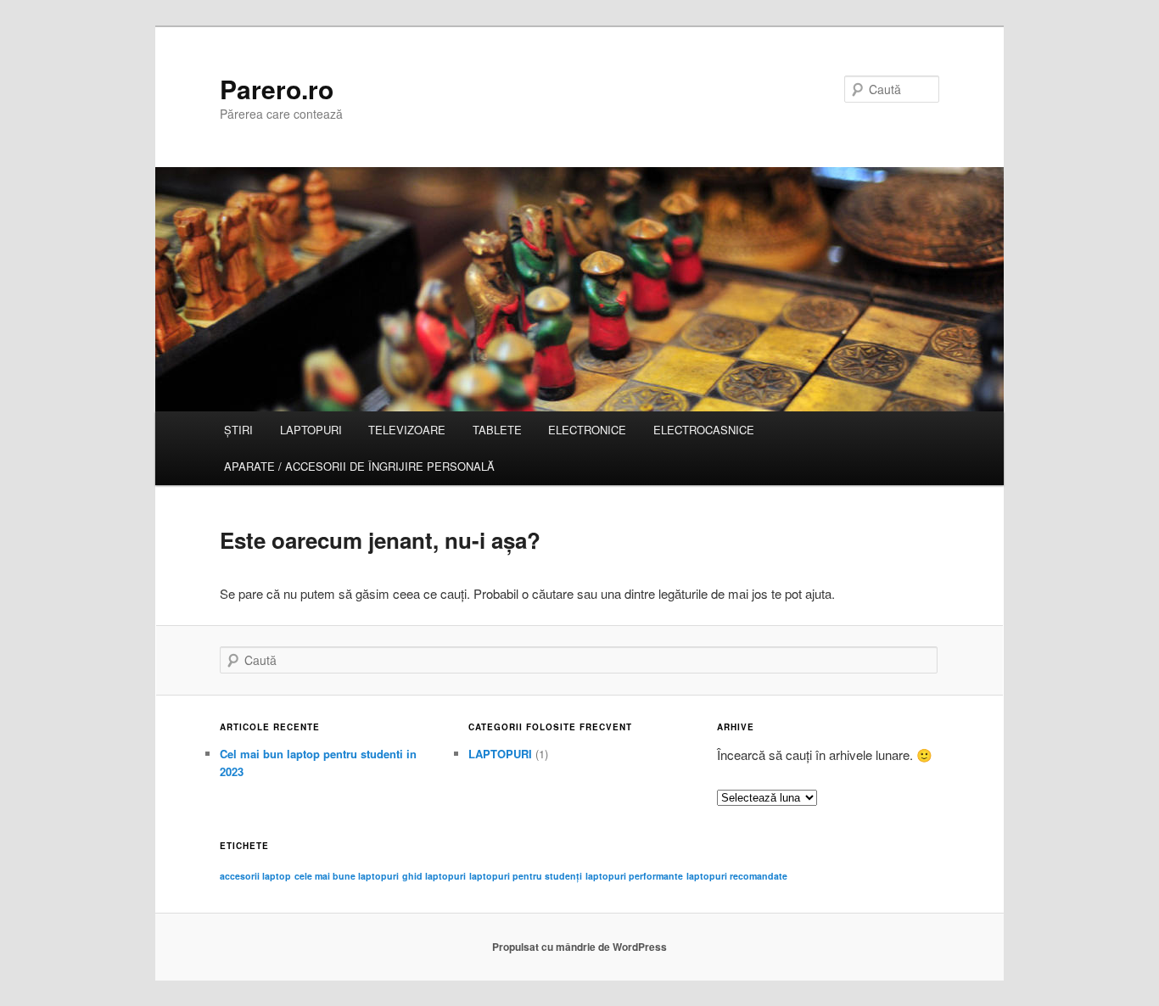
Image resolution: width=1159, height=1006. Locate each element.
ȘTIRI (238, 430)
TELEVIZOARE (406, 430)
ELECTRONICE (587, 430)
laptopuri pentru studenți (525, 875)
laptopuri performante (634, 875)
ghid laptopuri (434, 875)
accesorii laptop (255, 875)
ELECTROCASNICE (703, 430)
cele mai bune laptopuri (346, 875)
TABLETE (497, 430)
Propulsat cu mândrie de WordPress (579, 946)
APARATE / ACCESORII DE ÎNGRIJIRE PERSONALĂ (359, 466)
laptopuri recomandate (736, 875)
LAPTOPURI (311, 430)
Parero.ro (276, 88)
